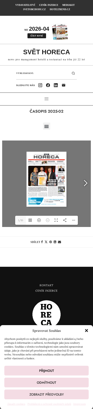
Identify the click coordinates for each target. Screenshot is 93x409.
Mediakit (68, 5)
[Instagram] (40, 85)
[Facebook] (48, 85)
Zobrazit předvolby (46, 394)
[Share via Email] (59, 242)
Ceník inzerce (48, 5)
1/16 (20, 220)
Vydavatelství (25, 5)
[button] (86, 330)
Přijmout (46, 370)
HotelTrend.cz (60, 9)
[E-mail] (64, 85)
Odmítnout (46, 382)
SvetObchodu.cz (34, 9)
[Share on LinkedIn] (55, 242)
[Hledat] (73, 73)
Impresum (79, 404)
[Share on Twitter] (46, 242)
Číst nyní (36, 36)
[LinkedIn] (56, 85)
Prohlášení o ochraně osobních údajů (49, 404)
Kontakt (46, 285)
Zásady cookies (16, 404)
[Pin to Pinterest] (50, 242)
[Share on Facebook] (42, 242)
